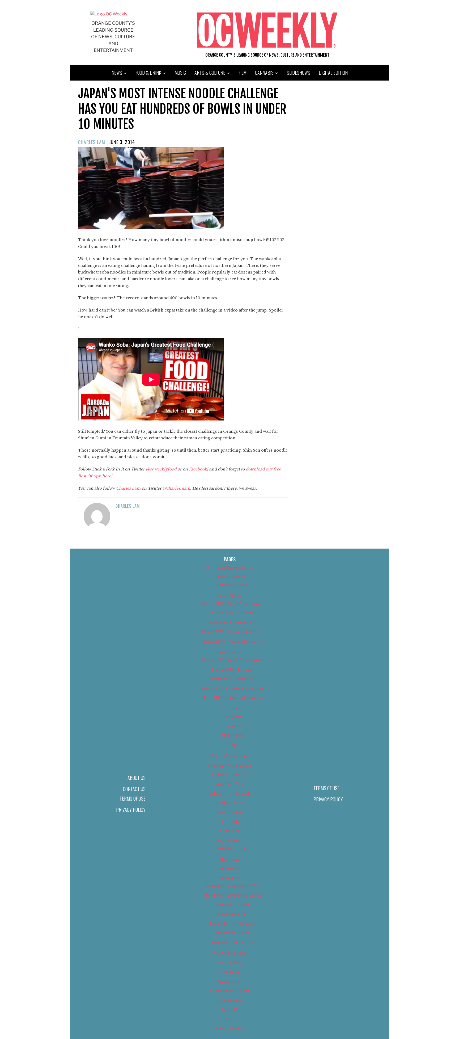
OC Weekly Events (229, 953)
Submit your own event (229, 990)
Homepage (229, 859)
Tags (233, 744)
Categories (232, 716)
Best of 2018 (230, 596)
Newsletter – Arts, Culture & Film (233, 886)
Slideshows (298, 72)
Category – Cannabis (229, 774)
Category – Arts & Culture (229, 765)
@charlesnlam (176, 488)
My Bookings (233, 735)
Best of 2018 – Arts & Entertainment (233, 603)
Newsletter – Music (232, 933)
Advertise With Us (229, 577)
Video (230, 1019)
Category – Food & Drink (229, 793)
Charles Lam (91, 141)
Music (180, 72)
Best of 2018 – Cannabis (233, 613)
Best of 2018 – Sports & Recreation (233, 641)
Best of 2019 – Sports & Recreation (233, 697)
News (117, 72)
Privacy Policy (131, 809)
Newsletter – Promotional (232, 942)
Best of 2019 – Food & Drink (233, 678)
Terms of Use (133, 798)
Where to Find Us (229, 1028)
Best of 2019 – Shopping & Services (232, 688)
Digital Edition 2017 (232, 848)
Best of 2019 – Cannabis (233, 669)
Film (242, 72)
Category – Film (229, 783)
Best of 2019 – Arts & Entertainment (233, 660)
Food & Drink (148, 72)
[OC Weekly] (108, 13)
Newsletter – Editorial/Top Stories (232, 895)
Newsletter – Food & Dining (233, 923)
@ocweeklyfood (161, 469)
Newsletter (229, 868)
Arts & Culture (209, 72)
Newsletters (229, 878)
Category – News (229, 812)
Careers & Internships (229, 755)
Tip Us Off (229, 1009)
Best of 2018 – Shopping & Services (232, 631)
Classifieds (229, 821)
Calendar (229, 708)
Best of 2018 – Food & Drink (233, 622)
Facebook (198, 469)
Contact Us (134, 788)
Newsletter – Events (233, 904)
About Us (137, 777)
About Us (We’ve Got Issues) (230, 567)
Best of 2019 (230, 652)
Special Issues (230, 981)
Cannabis (264, 72)
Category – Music (229, 802)
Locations (232, 725)
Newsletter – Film (233, 914)
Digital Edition (333, 72)
